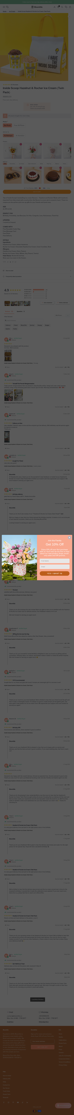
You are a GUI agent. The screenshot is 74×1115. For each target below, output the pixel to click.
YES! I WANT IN (54, 573)
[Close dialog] (69, 537)
